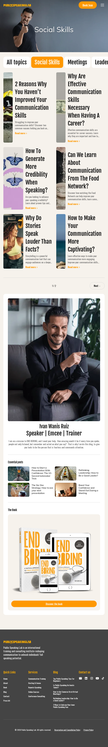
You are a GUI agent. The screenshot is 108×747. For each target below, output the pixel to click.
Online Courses (33, 692)
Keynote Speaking (34, 687)
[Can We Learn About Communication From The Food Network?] (61, 178)
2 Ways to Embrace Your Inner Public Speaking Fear (64, 706)
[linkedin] (86, 678)
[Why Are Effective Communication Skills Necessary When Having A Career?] (61, 107)
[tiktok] (103, 678)
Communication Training (37, 678)
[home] (17, 5)
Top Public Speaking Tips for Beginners (63, 679)
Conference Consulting (36, 696)
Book (5, 687)
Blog (5, 692)
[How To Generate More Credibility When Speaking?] (13, 178)
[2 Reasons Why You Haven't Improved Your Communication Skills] (8, 107)
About (5, 683)
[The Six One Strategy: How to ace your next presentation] (18, 490)
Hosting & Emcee (34, 683)
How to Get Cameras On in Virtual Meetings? (65, 692)
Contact (6, 696)
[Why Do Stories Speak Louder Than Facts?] (13, 241)
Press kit (6, 700)
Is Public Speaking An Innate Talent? (63, 686)
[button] (102, 5)
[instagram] (91, 678)
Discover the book (54, 604)
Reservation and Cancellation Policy (67, 729)
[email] (80, 678)
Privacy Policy (88, 729)
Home (5, 678)
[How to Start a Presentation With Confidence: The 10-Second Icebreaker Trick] (18, 473)
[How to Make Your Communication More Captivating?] (61, 241)
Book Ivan (88, 5)
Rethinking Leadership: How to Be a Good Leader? (65, 699)
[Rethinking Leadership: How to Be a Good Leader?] (65, 473)
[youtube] (97, 678)
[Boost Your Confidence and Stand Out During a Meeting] (65, 490)
